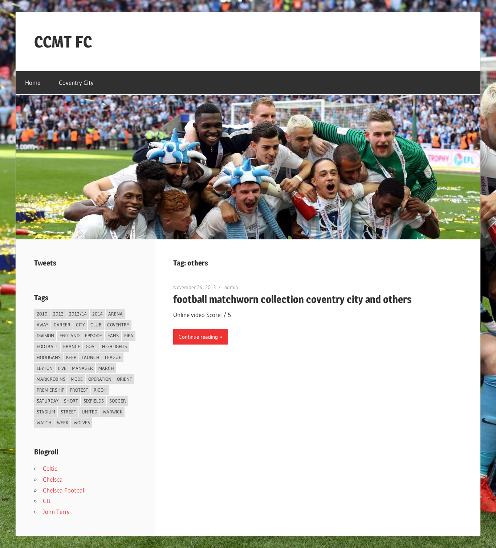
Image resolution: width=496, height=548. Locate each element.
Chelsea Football (64, 490)
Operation (99, 379)
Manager (82, 368)
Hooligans (49, 357)
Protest (79, 390)
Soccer (117, 401)
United (89, 412)
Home (32, 82)
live (62, 368)
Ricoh (100, 390)
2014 (97, 314)
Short (71, 401)
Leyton (45, 368)
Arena (115, 314)
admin (231, 287)
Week (62, 422)
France (71, 346)
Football (47, 346)
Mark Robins (51, 379)
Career (62, 324)
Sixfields (94, 401)
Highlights (114, 346)
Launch (90, 357)
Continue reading (198, 336)
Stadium (46, 412)
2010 (42, 314)
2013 (58, 314)
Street (68, 412)
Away (42, 324)
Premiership (50, 390)
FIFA (128, 335)
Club (96, 324)
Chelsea (53, 479)
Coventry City (76, 82)
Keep (71, 357)
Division (45, 335)
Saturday (47, 401)
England (70, 335)
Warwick (112, 412)
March (106, 368)
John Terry (56, 511)
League (113, 357)
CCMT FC (63, 41)
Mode (77, 379)
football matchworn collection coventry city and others (292, 299)
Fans (113, 335)
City (80, 324)
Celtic (50, 468)
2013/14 (78, 314)
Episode (93, 335)
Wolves (82, 422)
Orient (124, 379)
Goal (91, 346)
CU (46, 500)
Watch (44, 422)
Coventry (118, 324)
